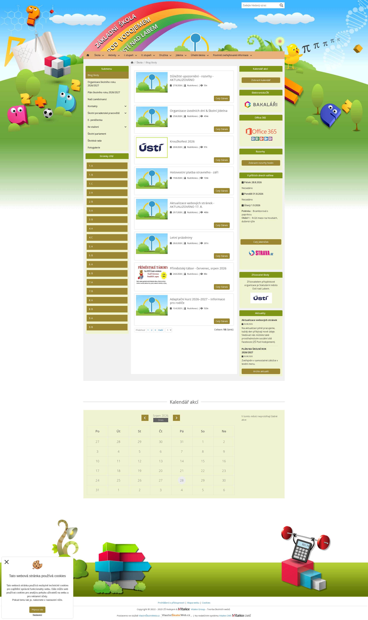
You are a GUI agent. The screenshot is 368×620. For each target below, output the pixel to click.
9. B (91, 327)
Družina (163, 55)
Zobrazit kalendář (261, 80)
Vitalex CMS (225, 615)
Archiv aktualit (261, 371)
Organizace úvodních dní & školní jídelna (198, 111)
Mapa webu (193, 602)
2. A (91, 192)
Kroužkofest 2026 (182, 141)
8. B (91, 309)
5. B (91, 255)
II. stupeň (146, 55)
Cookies (206, 602)
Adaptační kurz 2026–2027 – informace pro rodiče (197, 301)
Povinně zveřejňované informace (231, 55)
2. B (91, 201)
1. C (91, 183)
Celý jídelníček (261, 241)
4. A (91, 228)
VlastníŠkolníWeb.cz (149, 615)
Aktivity (112, 55)
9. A (91, 318)
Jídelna (180, 55)
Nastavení (37, 615)
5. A (91, 246)
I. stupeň (129, 55)
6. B (91, 273)
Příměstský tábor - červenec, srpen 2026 (198, 268)
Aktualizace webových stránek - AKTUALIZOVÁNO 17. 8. (192, 205)
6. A (91, 264)
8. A (91, 300)
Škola (97, 55)
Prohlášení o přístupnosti (171, 602)
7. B (91, 291)
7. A (91, 282)
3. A (91, 210)
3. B (91, 219)
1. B (91, 174)
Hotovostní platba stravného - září (194, 172)
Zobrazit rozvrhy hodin (261, 162)
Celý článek (222, 98)
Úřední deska (198, 55)
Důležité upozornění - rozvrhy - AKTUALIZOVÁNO (191, 78)
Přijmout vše (37, 610)
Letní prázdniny (181, 237)
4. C (91, 237)
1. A (91, 165)
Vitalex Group (198, 609)
